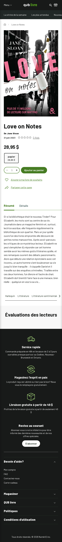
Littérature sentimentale (45, 295)
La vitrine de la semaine (15, 14)
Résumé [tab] (9, 205)
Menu (6, 5)
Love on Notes (18, 24)
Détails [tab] (23, 205)
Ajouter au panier (34, 170)
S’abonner (31, 443)
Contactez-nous (12, 478)
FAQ (6, 474)
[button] (31, 461)
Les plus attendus (40, 14)
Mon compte (10, 469)
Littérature (23, 295)
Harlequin (10, 295)
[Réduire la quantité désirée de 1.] (6, 170)
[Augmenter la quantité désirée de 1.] (17, 170)
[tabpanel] (31, 249)
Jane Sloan (13, 133)
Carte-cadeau (10, 482)
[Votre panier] (55, 5)
